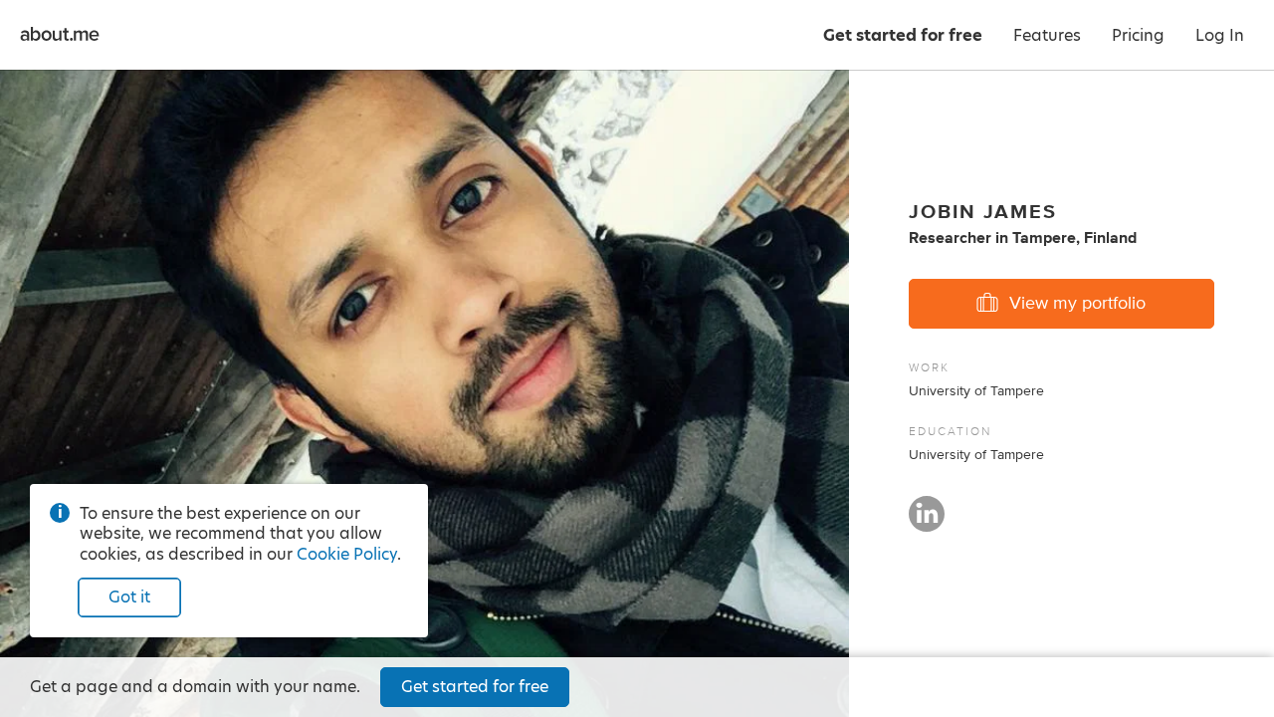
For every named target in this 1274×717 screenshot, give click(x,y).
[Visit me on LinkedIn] (927, 523)
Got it (129, 597)
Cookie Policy (347, 554)
